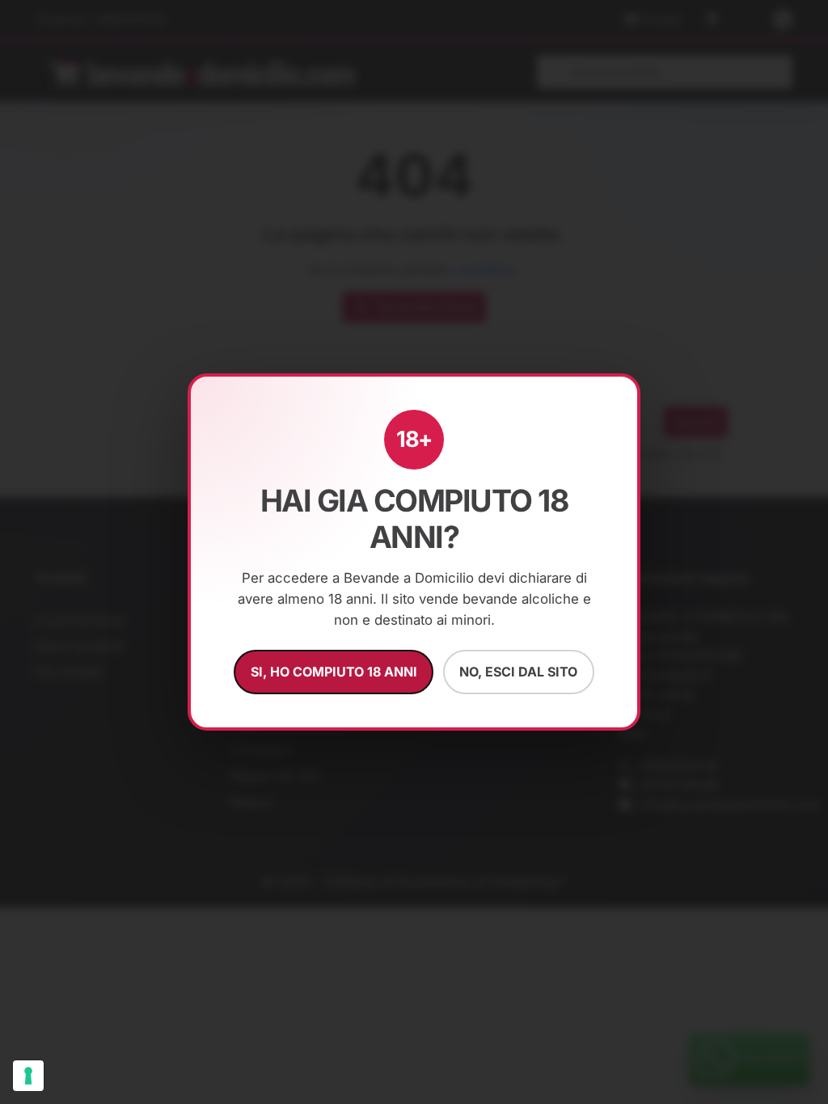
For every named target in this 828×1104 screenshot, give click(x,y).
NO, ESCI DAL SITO (518, 672)
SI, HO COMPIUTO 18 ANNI (334, 672)
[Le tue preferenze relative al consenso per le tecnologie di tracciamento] (28, 1075)
